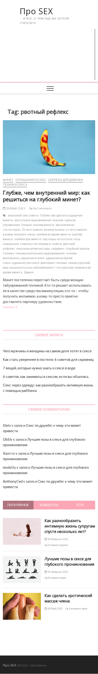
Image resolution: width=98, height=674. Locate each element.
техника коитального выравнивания (40, 253)
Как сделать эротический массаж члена (68, 598)
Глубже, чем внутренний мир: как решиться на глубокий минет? (46, 196)
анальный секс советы (23, 215)
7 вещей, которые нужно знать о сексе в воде (39, 368)
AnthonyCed (13, 481)
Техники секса (15, 184)
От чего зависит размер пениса (43, 229)
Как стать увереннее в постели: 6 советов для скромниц (48, 359)
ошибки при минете (28, 239)
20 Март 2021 (15, 208)
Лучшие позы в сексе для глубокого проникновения (69, 561)
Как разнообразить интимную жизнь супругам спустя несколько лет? (69, 526)
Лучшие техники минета (37, 225)
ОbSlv (7, 439)
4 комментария (56, 577)
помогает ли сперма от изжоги (41, 244)
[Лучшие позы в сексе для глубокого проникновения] (22, 559)
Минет (8, 180)
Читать (10, 307)
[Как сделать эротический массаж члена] (22, 595)
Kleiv (7, 425)
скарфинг (57, 248)
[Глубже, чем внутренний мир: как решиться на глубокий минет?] (49, 147)
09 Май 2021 (55, 608)
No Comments (42, 208)
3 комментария (77, 608)
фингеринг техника (54, 263)
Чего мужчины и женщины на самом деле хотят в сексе (47, 351)
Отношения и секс (30, 180)
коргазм (58, 220)
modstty (9, 467)
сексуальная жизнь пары (33, 248)
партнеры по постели (58, 239)
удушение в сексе (32, 258)
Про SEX (36, 11)
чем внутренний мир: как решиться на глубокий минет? (46, 265)
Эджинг (29, 272)
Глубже (45, 215)
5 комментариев (57, 544)
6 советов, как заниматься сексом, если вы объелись (46, 376)
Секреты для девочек (65, 180)
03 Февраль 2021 (57, 539)
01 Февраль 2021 (57, 571)
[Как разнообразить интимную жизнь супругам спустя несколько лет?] (22, 520)
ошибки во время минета (54, 234)
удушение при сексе (25, 263)
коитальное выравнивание (33, 220)
